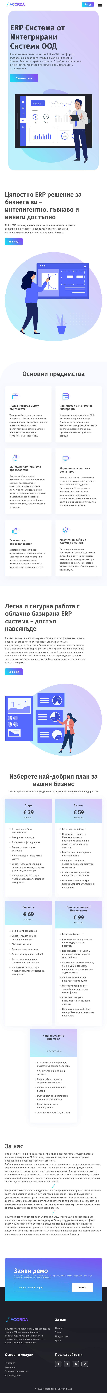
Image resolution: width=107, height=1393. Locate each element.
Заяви (82, 1287)
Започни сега (24, 78)
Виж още (13, 241)
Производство (12, 1375)
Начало (59, 1328)
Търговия (10, 1363)
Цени (58, 1340)
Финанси (10, 1367)
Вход (88, 4)
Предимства (61, 1336)
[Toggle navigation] (100, 5)
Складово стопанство (16, 1371)
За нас (58, 1332)
